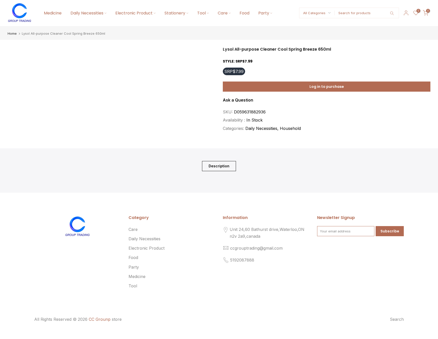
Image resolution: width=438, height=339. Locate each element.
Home (12, 33)
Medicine (53, 13)
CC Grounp (100, 319)
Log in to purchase (326, 86)
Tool (201, 13)
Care (223, 13)
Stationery (175, 13)
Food (244, 13)
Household (290, 128)
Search (397, 319)
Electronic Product (134, 13)
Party (263, 13)
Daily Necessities (86, 13)
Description (219, 166)
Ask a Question (238, 100)
